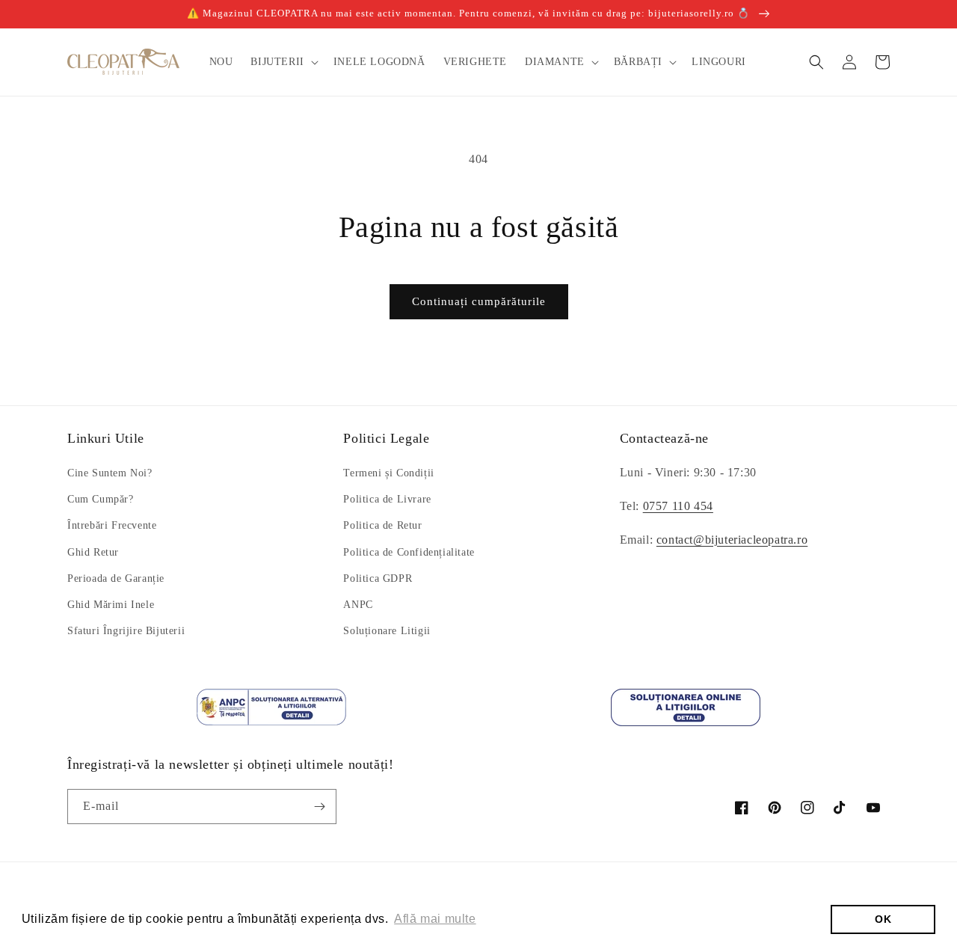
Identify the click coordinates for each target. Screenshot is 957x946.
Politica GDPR (377, 578)
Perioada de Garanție (115, 578)
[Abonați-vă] (319, 806)
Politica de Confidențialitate (408, 552)
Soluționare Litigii (386, 630)
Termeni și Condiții (388, 473)
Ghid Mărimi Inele (110, 604)
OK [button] (883, 919)
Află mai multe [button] (435, 918)
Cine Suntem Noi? (110, 473)
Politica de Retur (382, 525)
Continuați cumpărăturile (479, 301)
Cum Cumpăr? (100, 499)
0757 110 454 (678, 506)
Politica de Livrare (387, 499)
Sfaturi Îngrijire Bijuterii (126, 630)
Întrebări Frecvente (111, 525)
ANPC (357, 604)
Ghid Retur (93, 552)
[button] (282, 62)
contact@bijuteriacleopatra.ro (731, 539)
